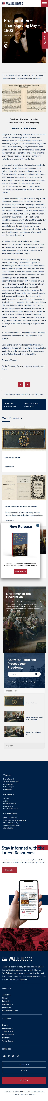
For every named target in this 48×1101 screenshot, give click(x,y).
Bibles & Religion (8, 787)
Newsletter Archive (9, 803)
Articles (5, 801)
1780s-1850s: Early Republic (12, 823)
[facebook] (13, 1056)
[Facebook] (4, 1056)
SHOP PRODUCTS (24, 1064)
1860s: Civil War (8, 828)
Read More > (9, 466)
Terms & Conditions (20, 1094)
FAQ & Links (7, 1028)
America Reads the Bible (11, 781)
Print (5, 46)
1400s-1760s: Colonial (10, 817)
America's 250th (8, 784)
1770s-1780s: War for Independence (14, 820)
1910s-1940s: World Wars (11, 825)
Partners (6, 1038)
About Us (6, 995)
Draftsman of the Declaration (18, 595)
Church (5, 998)
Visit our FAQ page (35, 394)
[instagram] (18, 1056)
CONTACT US (24, 1070)
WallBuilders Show (10, 1011)
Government (7, 1004)
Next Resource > (27, 384)
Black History (7, 789)
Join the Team (8, 1031)
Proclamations (8, 806)
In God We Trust (31, 703)
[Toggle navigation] (44, 3)
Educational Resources (10, 809)
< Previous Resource (20, 384)
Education (6, 1001)
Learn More (20, 571)
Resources (6, 1007)
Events (5, 1025)
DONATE (24, 1081)
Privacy (32, 1094)
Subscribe (9, 870)
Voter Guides (7, 1041)
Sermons (6, 798)
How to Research (8, 779)
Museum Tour (8, 1035)
